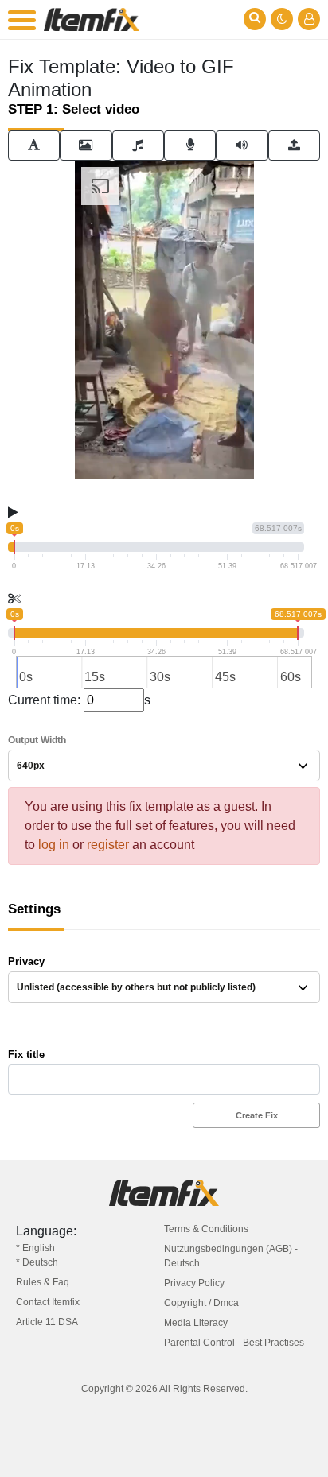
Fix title (26, 1054)
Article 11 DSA (47, 1322)
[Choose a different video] (294, 145)
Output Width (37, 740)
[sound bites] (138, 145)
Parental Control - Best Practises (234, 1342)
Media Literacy (196, 1322)
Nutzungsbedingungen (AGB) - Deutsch (231, 1256)
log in (53, 844)
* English (35, 1248)
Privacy (26, 961)
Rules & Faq (42, 1282)
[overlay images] (85, 145)
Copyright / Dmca (201, 1302)
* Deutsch (37, 1262)
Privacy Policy (194, 1283)
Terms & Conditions (206, 1229)
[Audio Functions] (241, 145)
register (108, 844)
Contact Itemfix (48, 1302)
